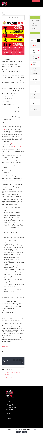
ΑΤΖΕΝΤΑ (34, 28)
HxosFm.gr (10, 409)
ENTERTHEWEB (34, 429)
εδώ (19, 139)
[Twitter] (9, 413)
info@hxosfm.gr (12, 407)
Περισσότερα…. (5, 346)
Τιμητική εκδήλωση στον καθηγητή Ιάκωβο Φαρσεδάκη (12, 377)
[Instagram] (7, 413)
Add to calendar (6, 351)
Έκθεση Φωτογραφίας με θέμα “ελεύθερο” (12, 373)
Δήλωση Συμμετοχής (17, 146)
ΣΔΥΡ (5, 129)
